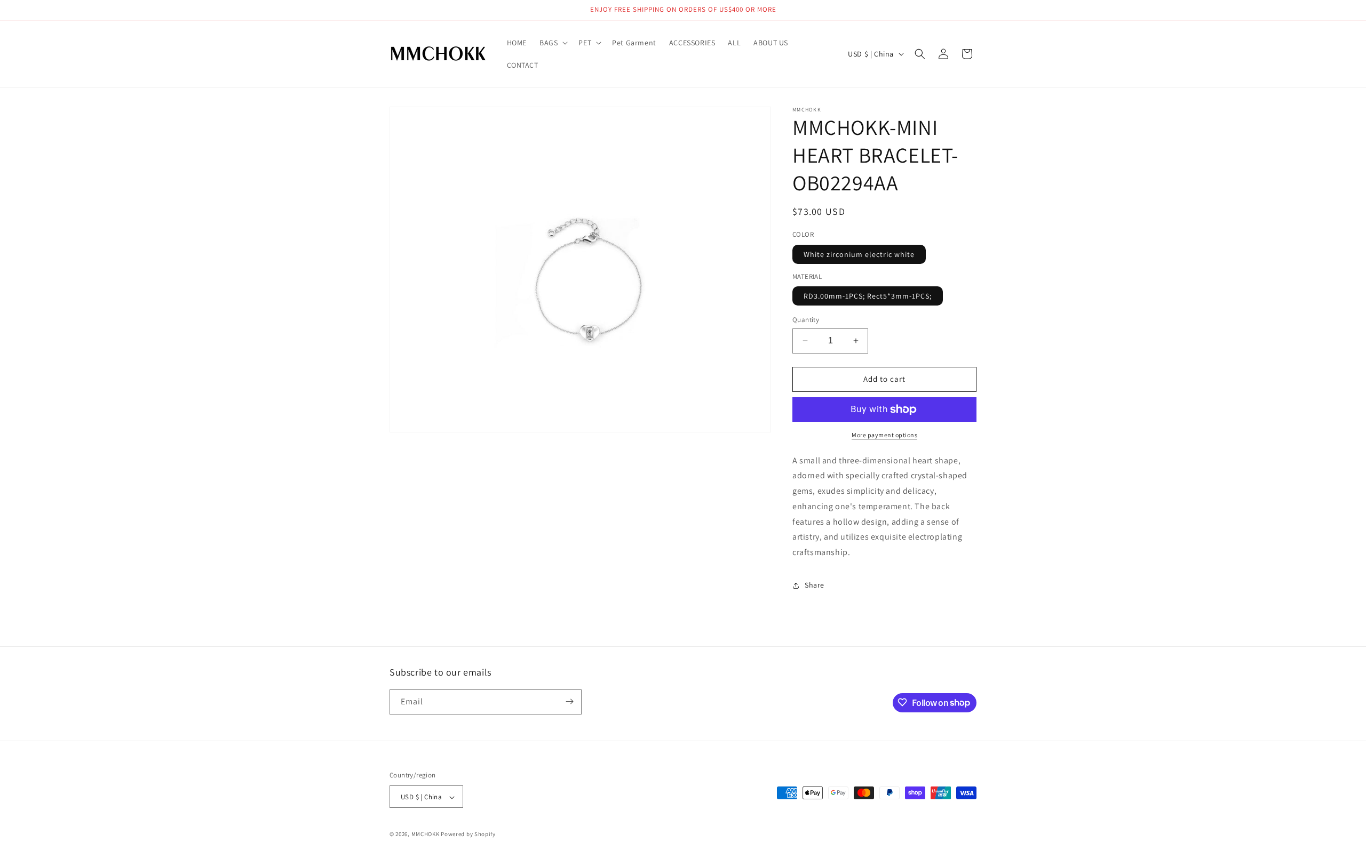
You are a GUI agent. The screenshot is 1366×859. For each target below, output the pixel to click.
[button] (552, 42)
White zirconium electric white (859, 254)
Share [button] (814, 585)
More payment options (884, 435)
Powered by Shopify (468, 834)
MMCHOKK (425, 834)
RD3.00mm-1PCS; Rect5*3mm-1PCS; (868, 296)
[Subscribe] (569, 701)
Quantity (805, 319)
